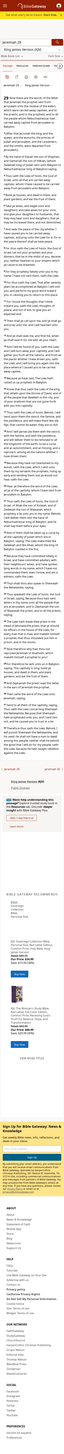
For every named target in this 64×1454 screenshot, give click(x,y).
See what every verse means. (31, 15)
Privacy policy (15, 1289)
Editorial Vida (15, 1355)
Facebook (12, 1391)
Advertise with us (17, 1280)
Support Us (13, 1248)
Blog (9, 1238)
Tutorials (12, 1270)
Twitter (11, 1410)
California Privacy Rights (23, 1294)
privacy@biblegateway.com (18, 1192)
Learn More (16, 826)
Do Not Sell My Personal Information (31, 1299)
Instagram (13, 1396)
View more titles (32, 1058)
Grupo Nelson (15, 1350)
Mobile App (13, 1229)
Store (9, 1234)
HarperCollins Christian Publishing (28, 1345)
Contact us (13, 1285)
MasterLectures (16, 1374)
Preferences (14, 1437)
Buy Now (19, 974)
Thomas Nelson (16, 1359)
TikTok (10, 1406)
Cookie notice (15, 1304)
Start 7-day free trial (21, 818)
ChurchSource (15, 1340)
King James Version (24, 781)
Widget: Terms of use (20, 1313)
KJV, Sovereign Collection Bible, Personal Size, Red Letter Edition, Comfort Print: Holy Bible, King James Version (32, 947)
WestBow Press (16, 1364)
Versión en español (18, 1433)
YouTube (12, 1415)
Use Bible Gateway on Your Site (26, 1275)
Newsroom (13, 1243)
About (10, 1215)
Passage (7, 65)
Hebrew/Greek (41, 65)
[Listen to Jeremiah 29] (45, 77)
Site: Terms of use (17, 1308)
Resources (23, 65)
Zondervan (13, 1369)
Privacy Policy (15, 1188)
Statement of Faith (18, 1224)
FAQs (9, 1266)
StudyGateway (15, 1336)
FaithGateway (15, 1331)
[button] (58, 5)
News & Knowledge (19, 1219)
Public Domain (20, 788)
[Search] (57, 42)
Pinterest (12, 1401)
